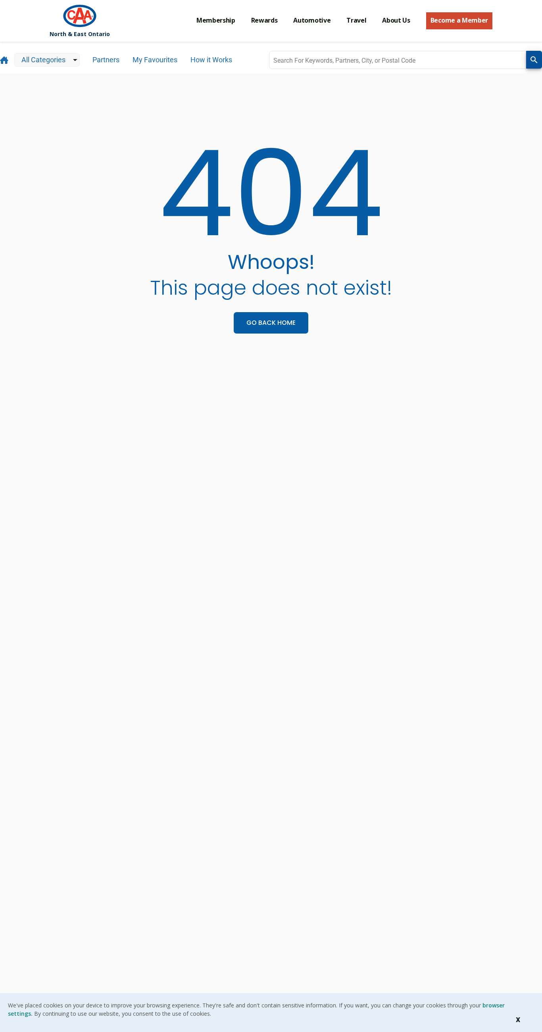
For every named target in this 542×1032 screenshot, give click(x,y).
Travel (356, 20)
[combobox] (398, 60)
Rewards (264, 20)
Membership (215, 20)
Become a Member (459, 20)
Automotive (312, 20)
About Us (396, 20)
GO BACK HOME (271, 322)
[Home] (80, 16)
